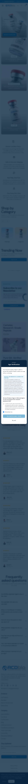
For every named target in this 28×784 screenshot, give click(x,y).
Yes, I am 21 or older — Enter (14, 416)
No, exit (14, 420)
